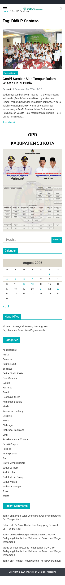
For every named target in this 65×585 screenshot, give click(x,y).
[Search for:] (25, 240)
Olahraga (8, 425)
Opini (5, 434)
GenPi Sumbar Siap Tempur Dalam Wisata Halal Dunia (29, 81)
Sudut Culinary (10, 467)
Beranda (7, 359)
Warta (6, 496)
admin (9, 89)
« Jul (6, 306)
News (6, 420)
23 (58, 289)
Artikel (6, 354)
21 (41, 289)
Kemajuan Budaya (12, 401)
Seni (5, 458)
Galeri (6, 392)
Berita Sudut (10, 73)
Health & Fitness (11, 397)
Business (7, 368)
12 (24, 284)
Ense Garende (10, 378)
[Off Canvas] (5, 8)
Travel (6, 491)
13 (32, 284)
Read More (7, 122)
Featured (7, 387)
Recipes (7, 448)
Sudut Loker (9, 472)
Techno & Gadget (12, 486)
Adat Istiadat (10, 349)
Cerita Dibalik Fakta (13, 373)
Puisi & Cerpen (10, 444)
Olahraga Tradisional (14, 430)
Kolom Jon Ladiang (13, 411)
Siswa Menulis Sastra (14, 463)
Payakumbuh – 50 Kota (15, 439)
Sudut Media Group (13, 477)
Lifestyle (7, 415)
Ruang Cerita (10, 453)
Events (6, 382)
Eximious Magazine (47, 572)
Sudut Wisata (10, 481)
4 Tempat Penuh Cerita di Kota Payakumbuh (37, 560)
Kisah (6, 406)
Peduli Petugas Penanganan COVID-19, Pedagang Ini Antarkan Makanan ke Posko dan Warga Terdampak (32, 538)
